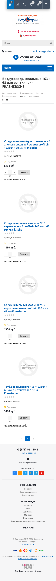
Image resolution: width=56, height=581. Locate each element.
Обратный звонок (31, 60)
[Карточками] (3, 100)
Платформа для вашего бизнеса (28, 571)
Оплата (28, 509)
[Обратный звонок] (24, 4)
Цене (21, 96)
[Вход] (46, 4)
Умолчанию (34, 96)
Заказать (24, 172)
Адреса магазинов (30, 31)
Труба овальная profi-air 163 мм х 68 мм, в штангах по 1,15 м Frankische (25, 390)
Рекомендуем (28, 485)
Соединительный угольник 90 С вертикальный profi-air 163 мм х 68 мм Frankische (26, 226)
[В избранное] (49, 108)
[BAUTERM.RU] (28, 19)
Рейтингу (40, 93)
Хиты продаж (28, 495)
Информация (28, 502)
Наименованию (9, 96)
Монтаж (28, 515)
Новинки (28, 489)
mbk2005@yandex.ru (43, 51)
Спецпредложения (28, 492)
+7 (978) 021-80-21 (31, 57)
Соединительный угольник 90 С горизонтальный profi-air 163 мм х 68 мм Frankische (26, 308)
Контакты (28, 518)
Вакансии (28, 528)
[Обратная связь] (17, 4)
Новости (28, 505)
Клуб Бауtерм (29, 35)
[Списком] (7, 100)
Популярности (26, 93)
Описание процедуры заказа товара (28, 521)
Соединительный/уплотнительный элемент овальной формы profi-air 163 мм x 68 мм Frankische (27, 144)
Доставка (28, 512)
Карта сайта (28, 544)
